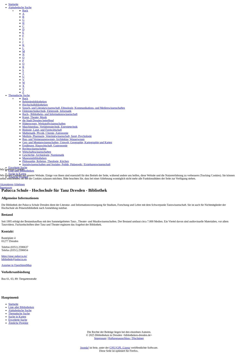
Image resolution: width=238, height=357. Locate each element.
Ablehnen (19, 184)
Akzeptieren (6, 184)
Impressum (6, 187)
